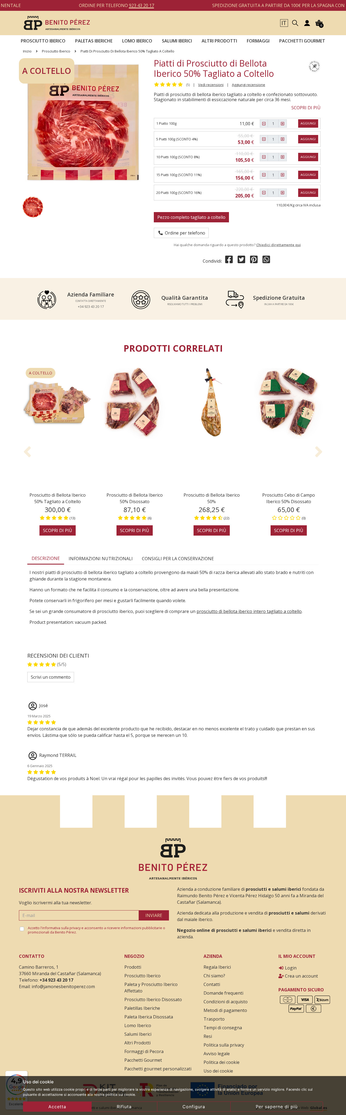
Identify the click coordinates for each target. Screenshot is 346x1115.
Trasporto (214, 1019)
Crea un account (301, 976)
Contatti (212, 984)
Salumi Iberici (137, 1034)
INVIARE (153, 915)
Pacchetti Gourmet (302, 41)
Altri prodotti (219, 41)
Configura (193, 1106)
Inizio (27, 51)
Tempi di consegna (223, 1028)
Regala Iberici (217, 967)
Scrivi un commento (51, 677)
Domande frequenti (223, 993)
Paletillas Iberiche (142, 1008)
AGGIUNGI (308, 123)
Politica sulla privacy (224, 1045)
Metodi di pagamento (225, 1010)
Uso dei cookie (218, 1071)
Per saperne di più (277, 1106)
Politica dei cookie (221, 1062)
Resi (208, 1036)
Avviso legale (217, 1054)
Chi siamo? (214, 976)
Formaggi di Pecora (144, 1051)
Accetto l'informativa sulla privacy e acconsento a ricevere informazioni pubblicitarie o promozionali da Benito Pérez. (96, 930)
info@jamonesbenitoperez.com (63, 986)
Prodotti (132, 967)
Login (290, 968)
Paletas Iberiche (93, 41)
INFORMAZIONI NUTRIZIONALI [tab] (101, 559)
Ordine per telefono (184, 233)
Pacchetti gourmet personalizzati (157, 1069)
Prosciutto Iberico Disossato (153, 999)
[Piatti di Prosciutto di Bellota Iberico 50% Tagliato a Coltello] (57, 22)
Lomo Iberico (137, 41)
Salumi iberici (177, 41)
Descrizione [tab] (46, 558)
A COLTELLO (40, 372)
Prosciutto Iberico (43, 41)
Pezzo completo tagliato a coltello (191, 217)
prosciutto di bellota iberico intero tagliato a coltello (249, 611)
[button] (284, 22)
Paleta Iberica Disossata (148, 1017)
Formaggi (258, 41)
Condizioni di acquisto (226, 1002)
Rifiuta (124, 1106)
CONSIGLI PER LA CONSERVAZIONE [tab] (178, 559)
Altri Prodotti (137, 1043)
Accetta (57, 1106)
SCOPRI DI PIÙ (306, 108)
